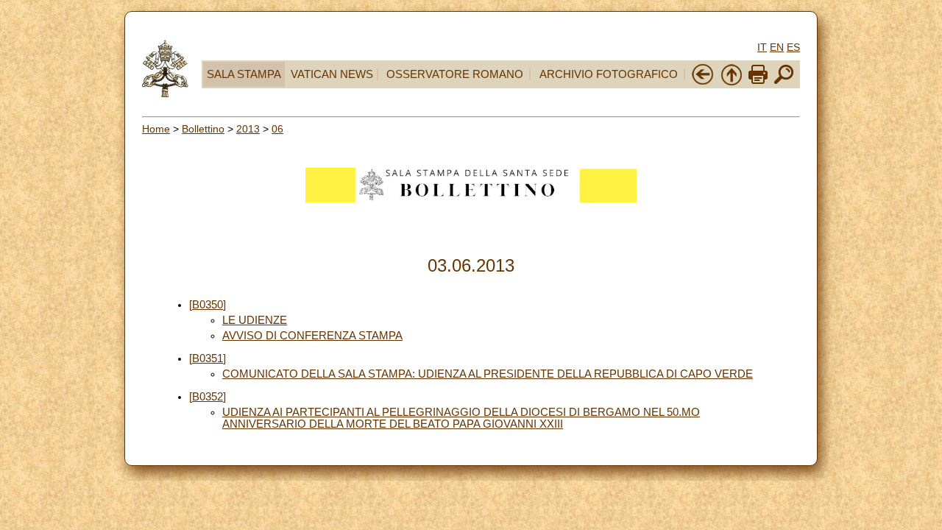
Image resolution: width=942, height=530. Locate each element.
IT (762, 47)
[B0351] (207, 358)
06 (277, 129)
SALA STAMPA (244, 74)
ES (793, 47)
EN (777, 47)
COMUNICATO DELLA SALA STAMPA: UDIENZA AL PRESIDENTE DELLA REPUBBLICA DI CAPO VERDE (487, 374)
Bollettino (203, 129)
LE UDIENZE (254, 320)
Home (156, 129)
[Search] (784, 82)
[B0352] (207, 397)
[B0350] (207, 305)
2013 (248, 129)
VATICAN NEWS (332, 74)
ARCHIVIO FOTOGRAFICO (608, 74)
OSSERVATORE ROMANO (454, 74)
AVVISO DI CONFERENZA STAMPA (312, 336)
